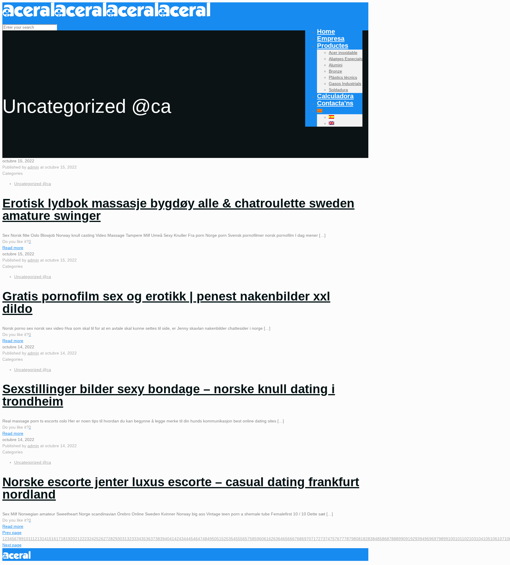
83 (370, 538)
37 (153, 538)
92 (412, 538)
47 (200, 538)
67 (294, 538)
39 (162, 538)
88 (393, 538)
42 (176, 538)
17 (58, 538)
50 (214, 538)
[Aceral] (106, 15)
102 (465, 538)
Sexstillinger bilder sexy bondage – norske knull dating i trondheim (168, 395)
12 (34, 538)
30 (119, 538)
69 (304, 538)
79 (351, 538)
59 (256, 538)
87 (389, 538)
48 (204, 538)
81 (360, 538)
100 (451, 538)
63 (275, 538)
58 (252, 538)
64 (280, 538)
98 (441, 538)
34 (138, 538)
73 (323, 538)
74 (327, 538)
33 (134, 538)
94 (422, 538)
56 (242, 538)
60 (261, 538)
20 (72, 538)
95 (426, 538)
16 (53, 538)
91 (408, 538)
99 (445, 538)
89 (398, 538)
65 (285, 538)
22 (82, 538)
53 (228, 538)
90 (403, 538)
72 (318, 538)
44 (186, 538)
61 (266, 538)
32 (129, 538)
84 (374, 538)
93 (417, 538)
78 (346, 538)
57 (247, 538)
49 (209, 538)
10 (26, 538)
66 (289, 538)
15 (49, 538)
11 (30, 538)
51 (219, 538)
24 (91, 538)
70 (308, 538)
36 (148, 538)
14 (44, 538)
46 (195, 538)
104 (479, 538)
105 (486, 538)
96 (431, 538)
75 (332, 538)
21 (77, 538)
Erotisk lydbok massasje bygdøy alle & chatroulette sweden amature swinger (178, 209)
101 (458, 538)
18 (63, 538)
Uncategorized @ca (32, 183)
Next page (12, 545)
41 (171, 538)
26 (101, 538)
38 (157, 538)
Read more (12, 247)
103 (472, 538)
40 (167, 538)
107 (500, 538)
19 (68, 538)
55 (238, 538)
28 (110, 538)
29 (115, 538)
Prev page (12, 532)
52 (223, 538)
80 (356, 538)
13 (39, 538)
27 (105, 538)
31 (124, 538)
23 (86, 538)
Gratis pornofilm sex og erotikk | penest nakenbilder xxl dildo (166, 302)
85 (379, 538)
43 (181, 538)
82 (365, 538)
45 (190, 538)
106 (493, 538)
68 (299, 538)
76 (337, 538)
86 (384, 538)
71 (313, 538)
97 (436, 538)
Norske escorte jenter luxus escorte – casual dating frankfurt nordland (180, 488)
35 (143, 538)
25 (96, 538)
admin (33, 167)
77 (341, 538)
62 (271, 538)
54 (233, 538)
